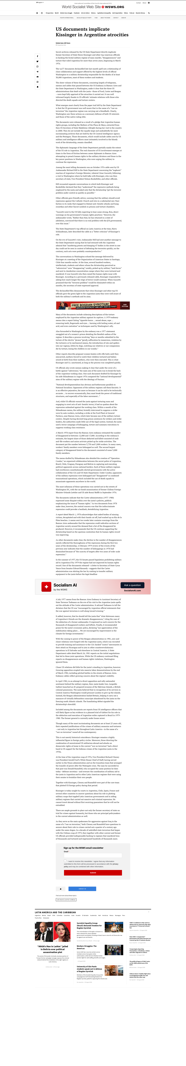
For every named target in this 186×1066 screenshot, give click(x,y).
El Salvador (85, 915)
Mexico (111, 915)
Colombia (59, 915)
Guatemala (93, 915)
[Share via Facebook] (37, 56)
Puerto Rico (38, 918)
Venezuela (46, 918)
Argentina (37, 915)
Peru (123, 915)
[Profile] (149, 3)
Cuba (72, 915)
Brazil (49, 915)
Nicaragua (118, 915)
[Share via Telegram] (37, 71)
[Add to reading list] (37, 86)
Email (66, 851)
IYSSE (96, 17)
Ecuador (78, 915)
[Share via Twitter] (37, 61)
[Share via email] (37, 76)
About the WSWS (105, 17)
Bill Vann (67, 43)
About (144, 3)
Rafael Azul (59, 43)
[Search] (149, 13)
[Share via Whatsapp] (37, 66)
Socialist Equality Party (84, 17)
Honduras (105, 915)
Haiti (99, 915)
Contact (138, 3)
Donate (123, 17)
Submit (93, 873)
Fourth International (67, 17)
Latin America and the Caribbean (66, 899)
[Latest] (42, 13)
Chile (53, 915)
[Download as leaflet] (37, 81)
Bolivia (44, 915)
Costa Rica (67, 915)
